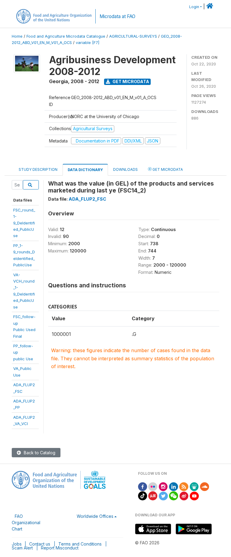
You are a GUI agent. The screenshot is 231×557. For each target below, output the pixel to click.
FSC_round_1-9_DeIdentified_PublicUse (24, 223)
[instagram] (163, 486)
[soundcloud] (204, 486)
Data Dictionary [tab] (85, 169)
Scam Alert (22, 547)
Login (194, 7)
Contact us (39, 543)
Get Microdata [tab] (167, 169)
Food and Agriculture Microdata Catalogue (65, 36)
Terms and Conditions (80, 543)
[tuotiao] (152, 495)
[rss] (183, 486)
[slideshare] (194, 486)
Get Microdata (130, 81)
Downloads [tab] (125, 169)
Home (17, 36)
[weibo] (184, 495)
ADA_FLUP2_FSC (87, 199)
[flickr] (152, 486)
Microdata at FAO (117, 16)
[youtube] (194, 495)
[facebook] (142, 486)
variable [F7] (87, 42)
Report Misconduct (60, 547)
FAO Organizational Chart (26, 522)
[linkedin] (173, 486)
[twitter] (163, 495)
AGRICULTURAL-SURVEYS (133, 36)
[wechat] (173, 495)
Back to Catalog (39, 452)
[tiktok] (142, 495)
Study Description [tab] (38, 169)
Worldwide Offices (95, 516)
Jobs (17, 543)
